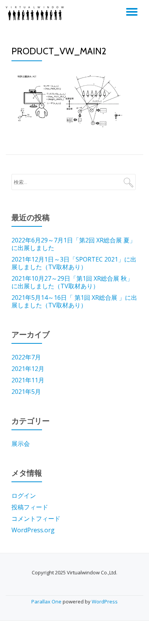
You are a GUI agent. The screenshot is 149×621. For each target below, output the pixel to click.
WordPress (105, 601)
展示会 (20, 443)
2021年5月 (26, 391)
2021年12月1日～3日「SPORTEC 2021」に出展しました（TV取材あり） (73, 263)
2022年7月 (26, 357)
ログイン (23, 495)
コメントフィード (35, 518)
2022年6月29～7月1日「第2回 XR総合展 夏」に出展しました (73, 244)
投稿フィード (29, 507)
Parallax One (47, 601)
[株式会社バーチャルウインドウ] (36, 13)
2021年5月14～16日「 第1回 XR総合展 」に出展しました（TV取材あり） (74, 301)
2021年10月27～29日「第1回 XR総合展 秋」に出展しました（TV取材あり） (72, 282)
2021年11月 (27, 380)
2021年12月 (27, 368)
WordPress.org (33, 530)
